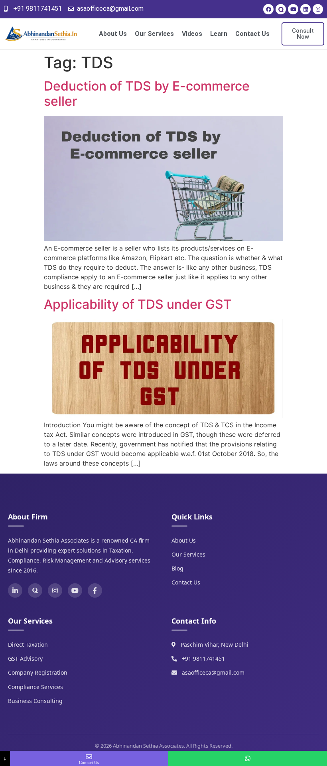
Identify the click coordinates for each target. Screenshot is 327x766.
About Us (113, 34)
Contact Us (252, 34)
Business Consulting (35, 701)
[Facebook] (268, 9)
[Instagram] (318, 9)
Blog (177, 568)
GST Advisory (25, 658)
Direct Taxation (28, 644)
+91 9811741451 (203, 658)
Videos (192, 34)
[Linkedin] (305, 9)
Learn (218, 34)
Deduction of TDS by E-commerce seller (147, 93)
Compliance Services (35, 687)
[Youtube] (293, 9)
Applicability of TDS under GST (138, 304)
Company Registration (37, 672)
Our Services (154, 34)
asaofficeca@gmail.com (213, 672)
